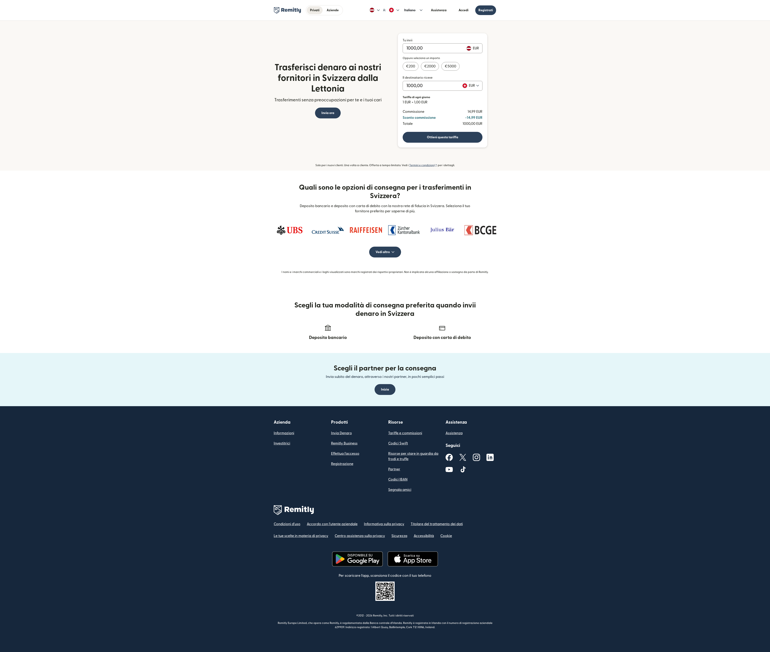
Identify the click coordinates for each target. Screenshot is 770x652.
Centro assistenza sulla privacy (360, 536)
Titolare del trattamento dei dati (437, 524)
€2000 (430, 66)
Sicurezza (399, 536)
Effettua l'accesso (345, 453)
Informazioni (284, 433)
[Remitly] (287, 10)
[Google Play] (357, 559)
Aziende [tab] (333, 10)
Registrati (485, 10)
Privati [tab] (314, 10)
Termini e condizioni (423, 165)
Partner (394, 469)
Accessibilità (424, 536)
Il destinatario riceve (418, 77)
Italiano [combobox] (409, 10)
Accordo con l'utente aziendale (332, 524)
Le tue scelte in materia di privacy (301, 536)
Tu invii (407, 40)
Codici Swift (398, 443)
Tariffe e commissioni (405, 433)
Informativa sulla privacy (384, 524)
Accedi (463, 10)
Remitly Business (344, 443)
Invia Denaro (341, 433)
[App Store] (413, 559)
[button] (375, 10)
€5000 (450, 66)
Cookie (446, 536)
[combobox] (474, 85)
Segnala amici (399, 489)
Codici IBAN (397, 479)
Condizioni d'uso (287, 524)
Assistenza (439, 10)
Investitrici (282, 443)
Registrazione (342, 464)
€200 (410, 66)
